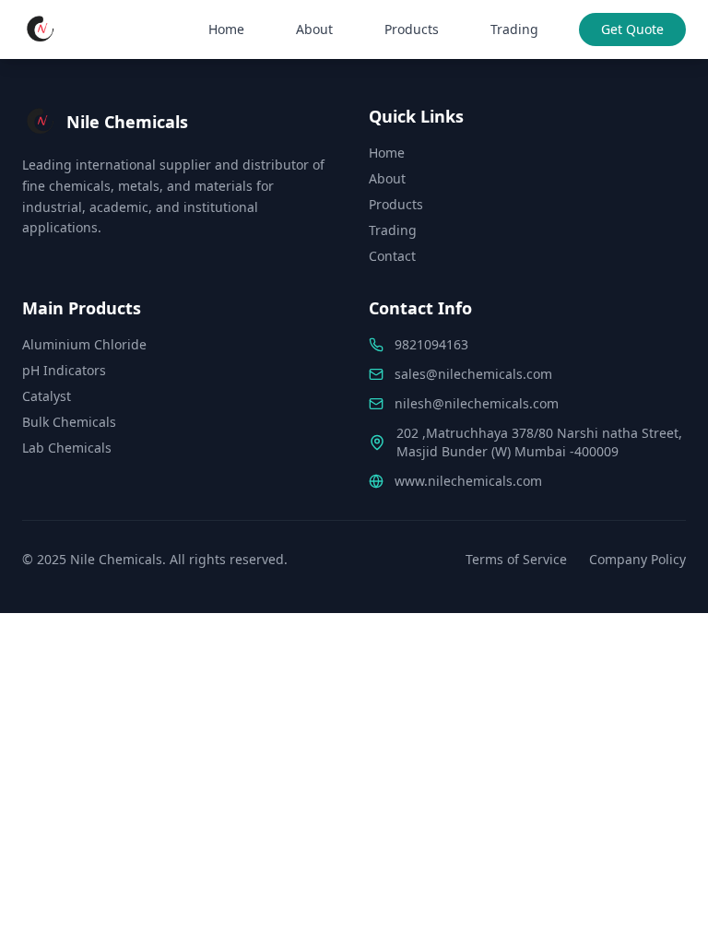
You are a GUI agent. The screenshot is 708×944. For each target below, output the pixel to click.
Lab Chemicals (67, 447)
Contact (392, 256)
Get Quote (632, 29)
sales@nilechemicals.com (473, 374)
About (314, 29)
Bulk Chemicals (69, 422)
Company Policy (637, 559)
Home (226, 29)
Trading (514, 29)
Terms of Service (516, 559)
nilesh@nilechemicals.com (477, 403)
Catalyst (46, 396)
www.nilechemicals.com (468, 481)
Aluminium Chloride (84, 344)
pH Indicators (64, 370)
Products (411, 29)
